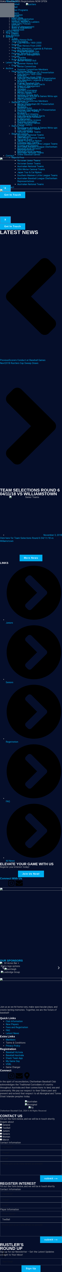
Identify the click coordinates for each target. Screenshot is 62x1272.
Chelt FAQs (17, 18)
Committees (18, 29)
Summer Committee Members (32, 101)
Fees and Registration (23, 50)
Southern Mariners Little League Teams (37, 175)
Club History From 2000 (29, 77)
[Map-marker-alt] (27, 1075)
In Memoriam (23, 119)
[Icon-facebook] (3, 883)
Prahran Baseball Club (28, 83)
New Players (12, 32)
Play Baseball (12, 35)
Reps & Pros (18, 157)
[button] (3, 968)
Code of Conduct (20, 20)
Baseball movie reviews (29, 151)
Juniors (6, 1131)
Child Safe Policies (21, 23)
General (6, 1125)
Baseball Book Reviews (29, 148)
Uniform (15, 56)
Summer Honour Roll (27, 95)
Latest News (12, 62)
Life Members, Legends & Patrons (34, 80)
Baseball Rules (24, 139)
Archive (9, 68)
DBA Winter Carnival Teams (31, 169)
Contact (10, 187)
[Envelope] (19, 883)
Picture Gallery (24, 124)
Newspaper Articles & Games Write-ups (37, 127)
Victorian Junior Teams (28, 160)
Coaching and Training (28, 142)
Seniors (15, 44)
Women (15, 47)
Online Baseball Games (28, 154)
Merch (5, 1139)
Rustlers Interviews (27, 121)
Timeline (21, 89)
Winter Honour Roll (26, 92)
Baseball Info (24, 136)
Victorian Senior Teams (29, 163)
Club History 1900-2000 (29, 74)
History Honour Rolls (22, 71)
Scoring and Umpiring (27, 145)
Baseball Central (20, 133)
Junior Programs (20, 41)
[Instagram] (11, 883)
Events (15, 65)
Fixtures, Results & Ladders (25, 53)
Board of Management (23, 26)
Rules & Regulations (22, 59)
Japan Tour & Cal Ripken (29, 172)
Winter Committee (26, 98)
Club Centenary (25, 130)
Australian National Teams (30, 166)
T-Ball (14, 38)
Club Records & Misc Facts (31, 116)
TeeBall (6, 1128)
